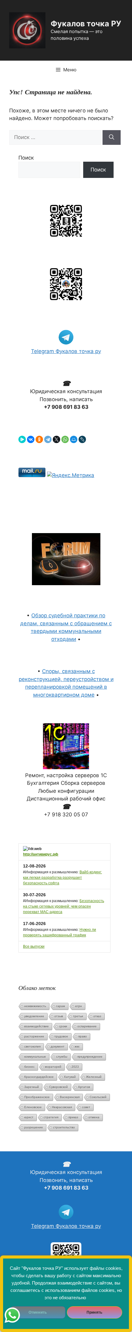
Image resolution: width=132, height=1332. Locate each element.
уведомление (34, 1016)
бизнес (29, 1066)
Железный (94, 1076)
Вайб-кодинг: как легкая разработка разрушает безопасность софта (62, 877)
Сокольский (98, 1097)
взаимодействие (36, 1026)
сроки (63, 1026)
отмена (93, 1117)
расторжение (34, 1036)
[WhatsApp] (65, 439)
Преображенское (37, 1097)
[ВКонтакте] (30, 439)
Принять (94, 1312)
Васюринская (70, 1097)
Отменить (38, 1312)
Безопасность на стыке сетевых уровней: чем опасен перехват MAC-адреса (63, 906)
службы (61, 1056)
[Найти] (112, 137)
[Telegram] (48, 439)
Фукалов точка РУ (86, 23)
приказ (73, 1117)
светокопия (32, 1046)
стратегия (51, 1117)
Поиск (26, 158)
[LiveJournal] (82, 439)
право (82, 1036)
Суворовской (58, 1087)
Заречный (31, 1087)
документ (57, 1046)
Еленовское (33, 1107)
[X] (56, 439)
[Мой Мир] (73, 439)
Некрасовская (62, 1107)
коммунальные (35, 1056)
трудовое (61, 1036)
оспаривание (87, 1026)
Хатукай (70, 1076)
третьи (78, 1016)
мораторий (53, 1066)
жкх (77, 1046)
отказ (97, 1016)
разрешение (33, 1127)
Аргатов (84, 1087)
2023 (75, 1066)
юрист (28, 1117)
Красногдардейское (39, 1076)
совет (86, 1107)
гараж (60, 1006)
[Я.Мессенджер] (22, 439)
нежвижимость (35, 1006)
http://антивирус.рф (40, 854)
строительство (64, 1127)
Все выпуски (34, 946)
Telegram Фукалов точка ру (66, 351)
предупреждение (90, 1056)
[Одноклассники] (39, 439)
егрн (78, 1006)
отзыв (58, 1016)
